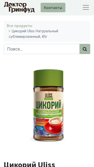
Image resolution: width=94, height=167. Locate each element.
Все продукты (19, 26)
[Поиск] (84, 49)
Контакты (53, 7)
